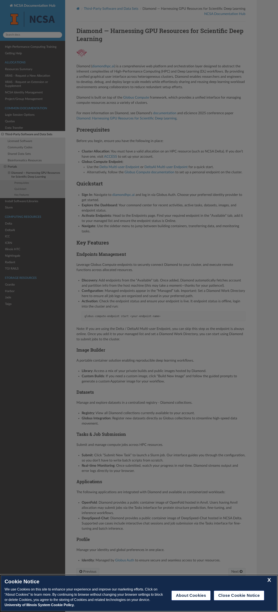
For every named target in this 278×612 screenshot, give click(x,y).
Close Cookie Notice (239, 595)
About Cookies (191, 595)
